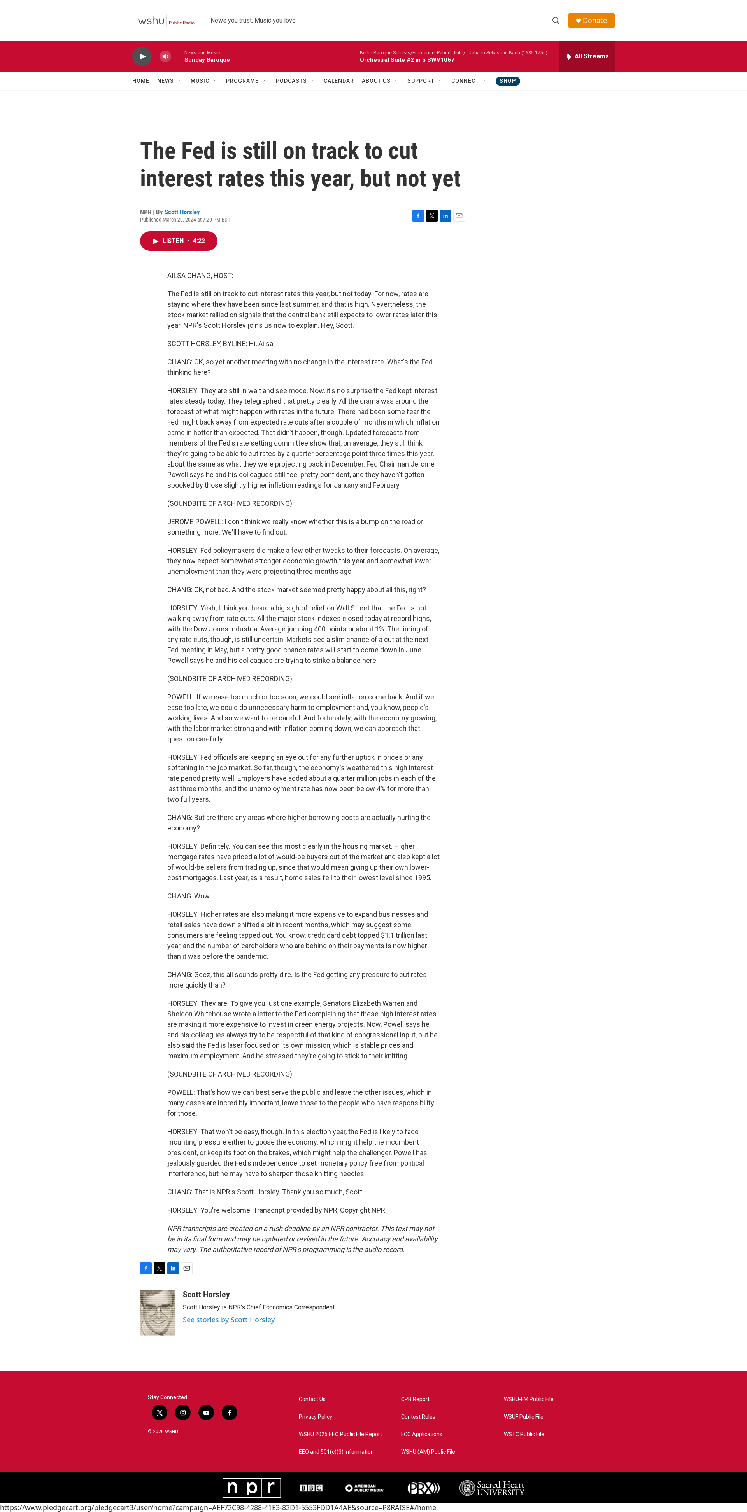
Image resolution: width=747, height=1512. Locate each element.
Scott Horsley (182, 212)
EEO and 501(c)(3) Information (336, 1452)
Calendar (339, 81)
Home (140, 81)
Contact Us (312, 1399)
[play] (142, 56)
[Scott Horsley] (157, 1313)
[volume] (165, 56)
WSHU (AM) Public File (428, 1452)
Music (200, 81)
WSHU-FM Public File (529, 1399)
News (165, 81)
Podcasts (291, 81)
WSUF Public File (524, 1417)
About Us (376, 81)
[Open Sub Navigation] (180, 81)
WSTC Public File (524, 1434)
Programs (242, 81)
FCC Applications (421, 1434)
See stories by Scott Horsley (229, 1319)
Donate (595, 20)
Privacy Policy (315, 1417)
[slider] (178, 56)
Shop (508, 81)
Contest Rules (418, 1417)
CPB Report (415, 1399)
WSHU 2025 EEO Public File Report (340, 1434)
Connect (465, 81)
